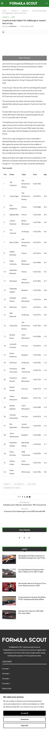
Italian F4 (25, 11)
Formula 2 (5, 674)
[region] (24, 712)
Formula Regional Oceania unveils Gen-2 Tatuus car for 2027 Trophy (31, 571)
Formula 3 (5, 679)
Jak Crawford (19, 484)
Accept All (24, 713)
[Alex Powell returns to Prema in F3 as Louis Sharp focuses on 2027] (9, 587)
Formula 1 (5, 669)
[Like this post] (20, 497)
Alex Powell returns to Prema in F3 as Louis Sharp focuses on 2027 (32, 585)
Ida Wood (13, 26)
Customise (25, 719)
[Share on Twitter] (24, 497)
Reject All (24, 725)
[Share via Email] (29, 497)
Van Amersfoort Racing (12, 488)
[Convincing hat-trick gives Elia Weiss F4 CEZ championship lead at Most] (9, 600)
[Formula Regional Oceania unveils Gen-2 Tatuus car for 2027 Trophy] (9, 573)
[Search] (47, 3)
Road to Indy (6, 688)
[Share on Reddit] (27, 497)
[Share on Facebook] (22, 497)
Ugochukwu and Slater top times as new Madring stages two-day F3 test (31, 557)
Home (4, 11)
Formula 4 (14, 11)
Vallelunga (31, 484)
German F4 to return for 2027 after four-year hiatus (31, 612)
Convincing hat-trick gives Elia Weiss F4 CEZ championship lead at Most (32, 598)
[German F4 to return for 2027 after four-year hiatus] (9, 614)
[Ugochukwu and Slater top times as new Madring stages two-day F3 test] (9, 559)
